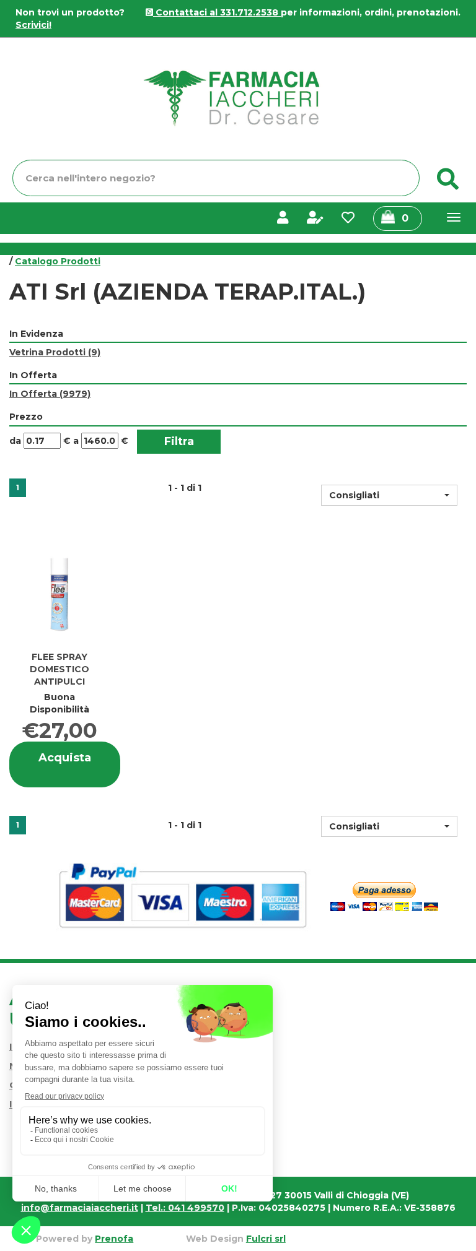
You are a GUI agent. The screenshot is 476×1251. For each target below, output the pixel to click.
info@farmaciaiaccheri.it (79, 1207)
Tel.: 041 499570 (185, 1207)
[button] (389, 495)
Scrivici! (33, 24)
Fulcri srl (266, 1238)
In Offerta (49, 393)
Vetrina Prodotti (54, 352)
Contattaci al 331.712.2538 (217, 12)
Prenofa (114, 1238)
